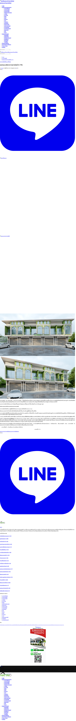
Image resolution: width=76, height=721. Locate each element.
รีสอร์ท (5, 16)
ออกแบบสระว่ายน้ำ (7, 26)
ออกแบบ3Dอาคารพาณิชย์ (4, 431)
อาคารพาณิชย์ (6, 27)
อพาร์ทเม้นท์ (6, 23)
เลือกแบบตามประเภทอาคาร (6, 7)
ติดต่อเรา (3, 47)
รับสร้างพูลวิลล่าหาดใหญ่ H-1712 (6, 577)
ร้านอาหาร (6, 19)
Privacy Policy (5, 46)
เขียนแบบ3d (4, 605)
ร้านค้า (5, 18)
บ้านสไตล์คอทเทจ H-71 (4, 585)
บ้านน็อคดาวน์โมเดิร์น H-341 (5, 563)
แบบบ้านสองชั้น (6, 10)
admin (2, 68)
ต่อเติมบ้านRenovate (5, 604)
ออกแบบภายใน (6, 24)
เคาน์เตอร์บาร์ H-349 (4, 541)
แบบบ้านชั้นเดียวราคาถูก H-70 (6, 547)
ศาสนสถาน (6, 22)
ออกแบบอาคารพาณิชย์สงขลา (14, 431)
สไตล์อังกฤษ (6, 39)
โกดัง (5, 31)
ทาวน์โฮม (5, 14)
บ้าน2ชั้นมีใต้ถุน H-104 (4, 549)
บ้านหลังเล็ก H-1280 (4, 580)
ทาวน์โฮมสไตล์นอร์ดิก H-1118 (5, 552)
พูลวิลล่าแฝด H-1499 (4, 538)
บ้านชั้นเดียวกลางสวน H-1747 (5, 536)
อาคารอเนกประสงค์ (7, 28)
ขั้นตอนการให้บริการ (5, 43)
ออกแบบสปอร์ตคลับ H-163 (5, 571)
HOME (3, 6)
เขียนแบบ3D (6, 30)
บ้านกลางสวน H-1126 (4, 558)
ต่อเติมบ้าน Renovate (8, 12)
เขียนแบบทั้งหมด (8, 61)
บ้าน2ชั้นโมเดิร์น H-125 (4, 560)
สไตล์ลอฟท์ (6, 40)
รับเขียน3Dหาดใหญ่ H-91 (5, 591)
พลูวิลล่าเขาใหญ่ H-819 (4, 566)
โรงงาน (5, 32)
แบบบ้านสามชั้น (6, 11)
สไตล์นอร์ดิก (6, 35)
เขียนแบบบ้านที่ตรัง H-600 (5, 582)
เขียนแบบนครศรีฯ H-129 (4, 555)
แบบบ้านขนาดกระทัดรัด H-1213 (6, 544)
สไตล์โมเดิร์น (6, 36)
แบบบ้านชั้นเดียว (7, 8)
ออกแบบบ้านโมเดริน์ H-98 (5, 588)
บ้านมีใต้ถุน (6, 42)
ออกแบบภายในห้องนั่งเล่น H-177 (6, 569)
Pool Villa (6, 15)
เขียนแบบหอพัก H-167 (4, 574)
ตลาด (5, 20)
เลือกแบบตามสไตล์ (5, 34)
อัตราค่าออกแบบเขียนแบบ (6, 44)
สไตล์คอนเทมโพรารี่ (7, 38)
